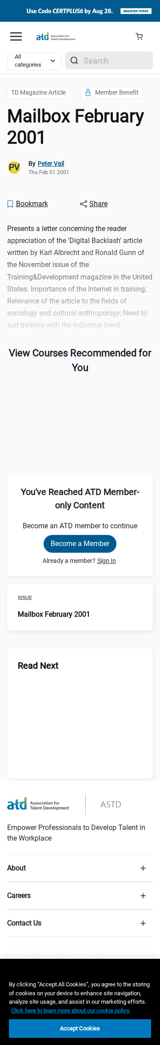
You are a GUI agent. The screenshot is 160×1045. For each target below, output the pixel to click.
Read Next (38, 665)
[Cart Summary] (142, 36)
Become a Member (80, 543)
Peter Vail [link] (51, 163)
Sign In (106, 560)
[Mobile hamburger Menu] (16, 36)
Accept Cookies (80, 1028)
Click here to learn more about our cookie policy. (70, 1010)
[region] (80, 1002)
